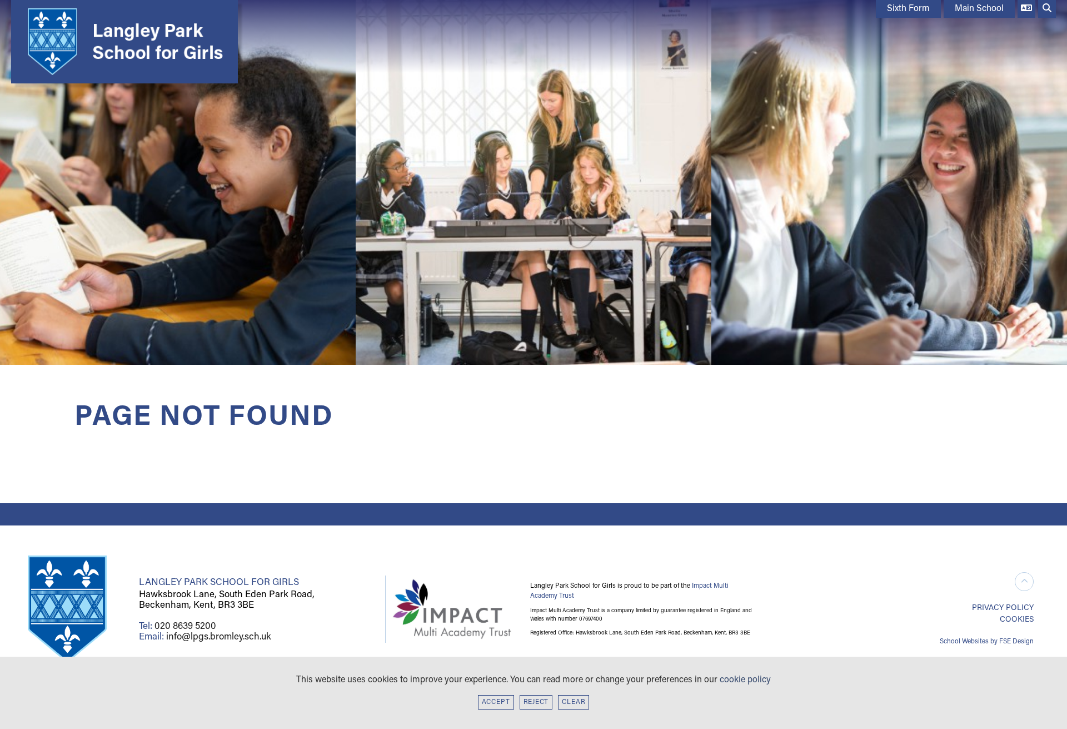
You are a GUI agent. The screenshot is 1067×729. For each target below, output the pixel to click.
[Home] (122, 41)
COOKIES (1017, 620)
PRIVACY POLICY (1003, 608)
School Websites (964, 641)
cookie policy (745, 680)
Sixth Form (908, 8)
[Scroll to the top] (1024, 581)
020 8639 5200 (185, 626)
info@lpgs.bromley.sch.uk (218, 637)
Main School (979, 8)
